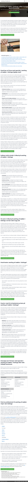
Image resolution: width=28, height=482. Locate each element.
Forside (15, 481)
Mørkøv (3, 431)
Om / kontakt (18, 481)
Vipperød (3, 433)
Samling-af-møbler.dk (5, 1)
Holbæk (3, 426)
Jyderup (3, 435)
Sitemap (23, 481)
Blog (21, 481)
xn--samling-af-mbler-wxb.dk (10, 417)
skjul (10, 55)
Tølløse (3, 429)
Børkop (3, 441)
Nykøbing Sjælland (5, 439)
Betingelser (26, 481)
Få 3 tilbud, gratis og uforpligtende (14, 12)
